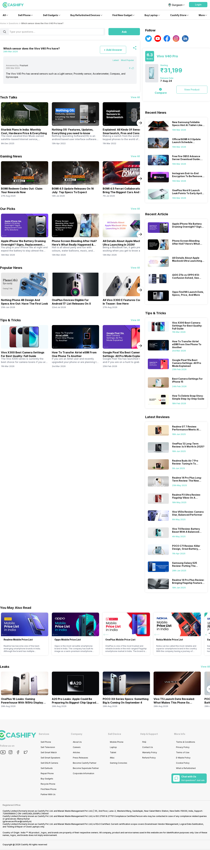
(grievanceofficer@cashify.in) (17, 821)
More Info (179, 734)
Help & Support (149, 734)
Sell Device (114, 734)
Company (76, 734)
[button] (198, 4)
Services (44, 734)
